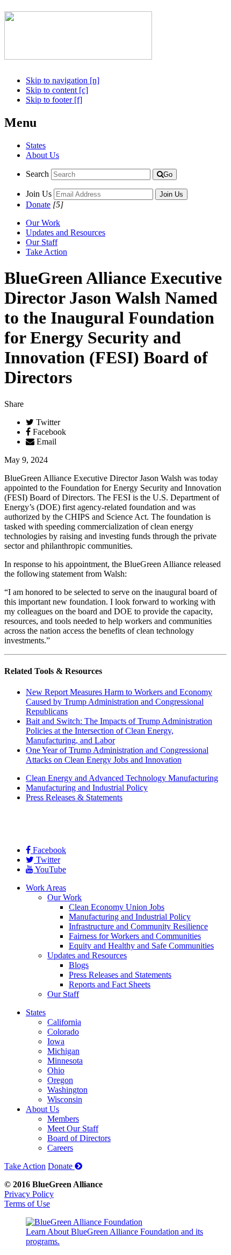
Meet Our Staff (72, 1128)
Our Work (43, 222)
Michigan (63, 1051)
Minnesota (65, 1060)
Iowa (55, 1041)
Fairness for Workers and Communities (135, 936)
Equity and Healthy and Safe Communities (141, 945)
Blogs (79, 965)
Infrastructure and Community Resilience (138, 926)
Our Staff (41, 242)
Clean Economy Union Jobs (116, 907)
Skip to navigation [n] (62, 80)
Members (63, 1118)
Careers (60, 1147)
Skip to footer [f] (54, 99)
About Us (42, 155)
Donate (38, 204)
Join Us (39, 193)
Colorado (63, 1031)
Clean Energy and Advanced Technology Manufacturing (122, 778)
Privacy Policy (29, 1194)
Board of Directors (79, 1138)
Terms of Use (27, 1203)
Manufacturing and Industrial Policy (87, 787)
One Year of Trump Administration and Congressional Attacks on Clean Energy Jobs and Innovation (117, 754)
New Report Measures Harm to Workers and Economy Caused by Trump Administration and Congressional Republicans (119, 701)
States (36, 145)
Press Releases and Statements (120, 974)
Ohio (55, 1070)
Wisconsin (64, 1099)
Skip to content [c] (57, 90)
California (64, 1022)
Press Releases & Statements (74, 797)
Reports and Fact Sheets (109, 984)
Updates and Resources (65, 232)
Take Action (46, 251)
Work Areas (46, 887)
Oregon (60, 1080)
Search (37, 173)
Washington (67, 1089)
